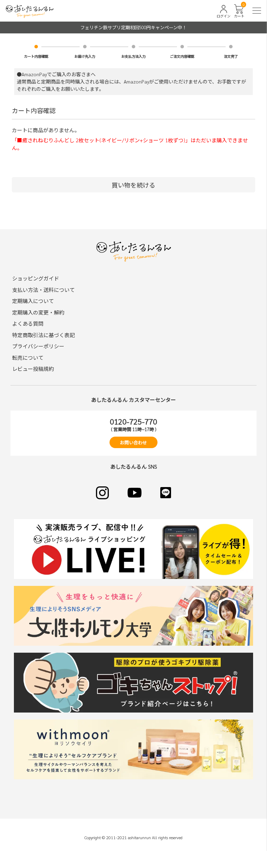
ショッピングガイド (35, 278)
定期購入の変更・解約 (38, 312)
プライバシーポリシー (38, 346)
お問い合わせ (133, 442)
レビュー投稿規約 (33, 368)
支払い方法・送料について (43, 289)
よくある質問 (27, 323)
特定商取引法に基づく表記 (43, 335)
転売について (27, 357)
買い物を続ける (133, 185)
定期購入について (33, 300)
